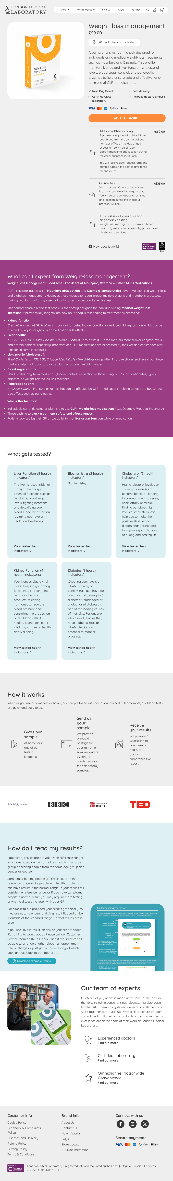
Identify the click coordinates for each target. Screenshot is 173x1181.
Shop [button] (63, 9)
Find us (106, 9)
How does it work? (105, 246)
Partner (135, 9)
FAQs (121, 9)
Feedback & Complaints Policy (24, 1130)
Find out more (108, 1043)
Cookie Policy (16, 1122)
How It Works (70, 1133)
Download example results (33, 961)
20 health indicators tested (116, 42)
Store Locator (71, 1144)
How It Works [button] (85, 9)
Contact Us (69, 1128)
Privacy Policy (17, 1149)
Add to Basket (127, 118)
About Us (67, 1122)
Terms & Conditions (20, 1154)
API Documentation (75, 1150)
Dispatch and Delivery (22, 1138)
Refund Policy (17, 1143)
